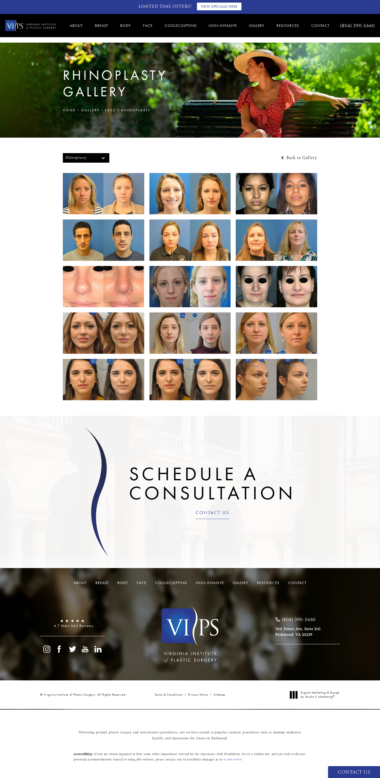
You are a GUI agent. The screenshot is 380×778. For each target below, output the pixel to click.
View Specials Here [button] (219, 6)
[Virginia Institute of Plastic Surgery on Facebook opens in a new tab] (59, 649)
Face (110, 110)
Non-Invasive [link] (223, 25)
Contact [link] (320, 25)
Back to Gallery (301, 158)
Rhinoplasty (135, 110)
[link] (357, 25)
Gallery (90, 110)
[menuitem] (77, 26)
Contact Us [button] (354, 772)
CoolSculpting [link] (181, 25)
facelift (157, 738)
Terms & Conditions (169, 695)
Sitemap (219, 695)
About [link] (76, 25)
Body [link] (125, 25)
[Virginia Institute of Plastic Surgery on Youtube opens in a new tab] (85, 649)
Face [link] (148, 25)
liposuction (180, 738)
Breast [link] (101, 25)
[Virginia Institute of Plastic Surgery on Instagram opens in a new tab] (46, 649)
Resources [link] (288, 25)
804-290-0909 (230, 759)
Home (69, 110)
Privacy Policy (198, 695)
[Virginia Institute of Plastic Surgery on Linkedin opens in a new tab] (98, 649)
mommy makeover (286, 732)
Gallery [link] (256, 25)
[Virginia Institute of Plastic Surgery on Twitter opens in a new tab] (72, 649)
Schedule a (212, 483)
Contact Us (212, 512)
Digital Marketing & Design (320, 695)
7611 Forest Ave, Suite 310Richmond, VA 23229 (298, 632)
